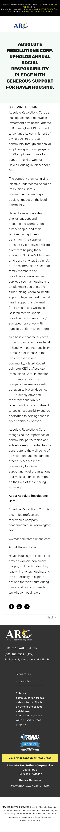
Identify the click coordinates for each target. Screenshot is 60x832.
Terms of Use (23, 674)
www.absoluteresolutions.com (30, 539)
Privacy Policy (23, 681)
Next (50, 617)
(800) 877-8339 (14, 654)
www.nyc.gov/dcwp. (31, 820)
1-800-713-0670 (46, 9)
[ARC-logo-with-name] (21, 24)
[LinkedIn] (26, 606)
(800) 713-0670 (14, 648)
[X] (19, 606)
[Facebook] (11, 606)
